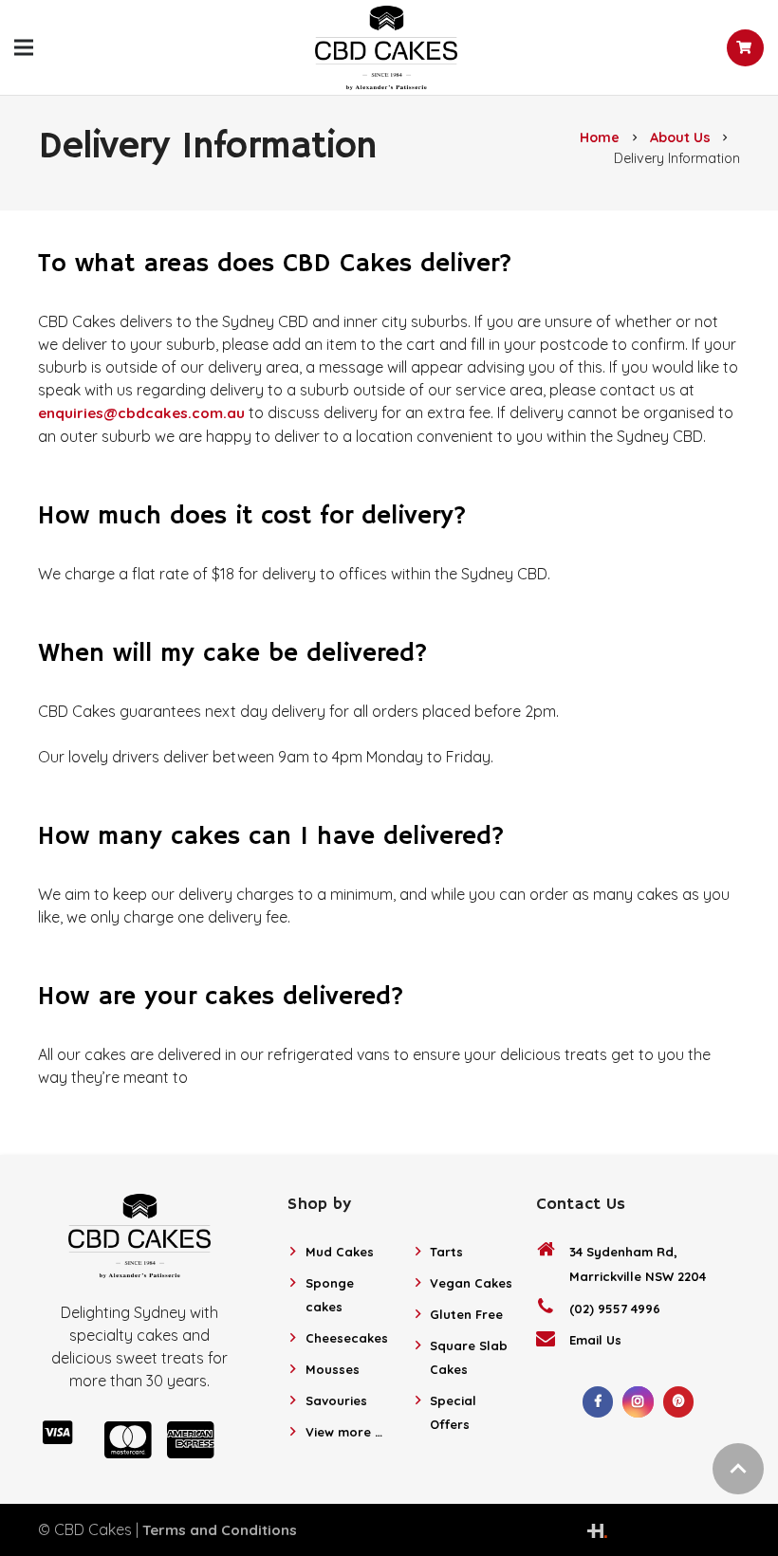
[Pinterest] (679, 1402)
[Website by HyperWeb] (597, 1529)
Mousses (333, 1369)
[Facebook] (598, 1402)
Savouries (336, 1400)
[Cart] (745, 47)
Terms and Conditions (219, 1530)
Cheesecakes (347, 1337)
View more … (344, 1431)
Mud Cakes (340, 1251)
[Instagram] (638, 1402)
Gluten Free (466, 1314)
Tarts (446, 1251)
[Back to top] (738, 1468)
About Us (680, 137)
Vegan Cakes (471, 1283)
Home (600, 137)
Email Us (595, 1339)
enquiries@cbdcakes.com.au (141, 413)
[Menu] (24, 47)
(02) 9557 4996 (614, 1308)
